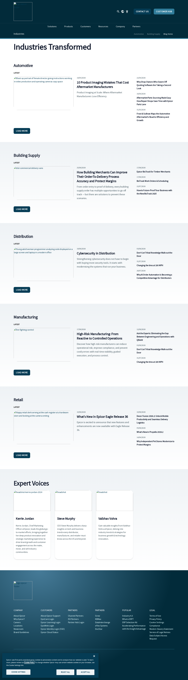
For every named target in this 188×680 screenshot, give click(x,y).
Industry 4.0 (127, 615)
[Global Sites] (122, 11)
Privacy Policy (155, 619)
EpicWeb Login (47, 625)
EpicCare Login (47, 619)
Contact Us (142, 11)
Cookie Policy (29, 662)
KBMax (98, 619)
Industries (19, 33)
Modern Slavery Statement (161, 629)
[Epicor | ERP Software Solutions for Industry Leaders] (23, 11)
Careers (17, 622)
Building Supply (153, 34)
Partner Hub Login (76, 622)
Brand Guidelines (21, 632)
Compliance (154, 625)
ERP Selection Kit (129, 622)
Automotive (139, 34)
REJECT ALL (65, 672)
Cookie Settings (156, 622)
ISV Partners (73, 619)
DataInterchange (102, 622)
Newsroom (18, 629)
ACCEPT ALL (85, 672)
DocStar (98, 629)
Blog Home (168, 34)
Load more (22, 131)
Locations (18, 625)
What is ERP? (127, 619)
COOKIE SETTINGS (18, 672)
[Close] (94, 656)
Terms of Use (155, 615)
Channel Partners (75, 615)
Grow (97, 615)
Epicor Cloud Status (49, 632)
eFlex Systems (101, 625)
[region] (50, 665)
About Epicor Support (50, 615)
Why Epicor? (19, 619)
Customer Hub (164, 11)
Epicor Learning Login (50, 622)
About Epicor (19, 615)
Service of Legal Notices (159, 632)
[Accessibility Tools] (127, 11)
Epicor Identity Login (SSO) (53, 629)
